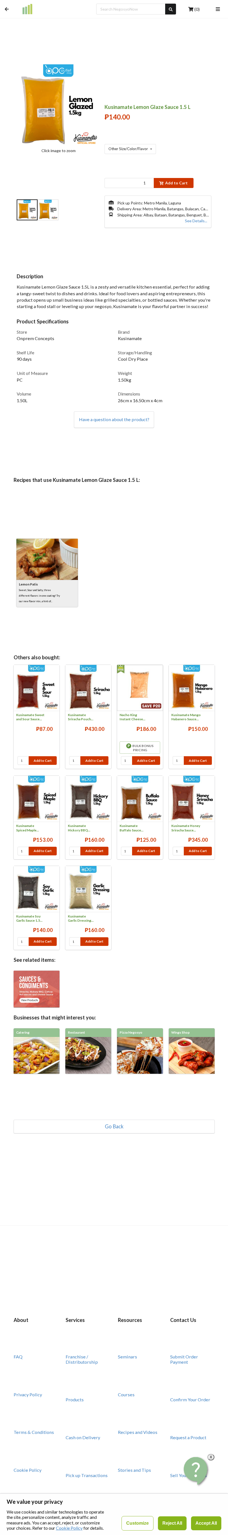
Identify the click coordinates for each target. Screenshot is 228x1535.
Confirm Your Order (190, 1399)
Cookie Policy (27, 1470)
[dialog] (114, 1514)
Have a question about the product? (114, 419)
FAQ (18, 1356)
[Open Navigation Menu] (218, 9)
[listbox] (58, 210)
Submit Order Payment (184, 1359)
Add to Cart (176, 182)
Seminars (127, 1356)
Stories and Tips (134, 1470)
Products (75, 1399)
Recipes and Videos (137, 1432)
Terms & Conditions (34, 1432)
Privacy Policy (28, 1394)
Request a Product (188, 1437)
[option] (27, 210)
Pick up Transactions (87, 1475)
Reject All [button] (172, 1523)
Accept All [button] (206, 1523)
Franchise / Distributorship (82, 1359)
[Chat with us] (196, 1471)
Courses (126, 1394)
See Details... (196, 220)
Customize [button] (137, 1523)
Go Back (114, 1126)
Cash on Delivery (83, 1437)
